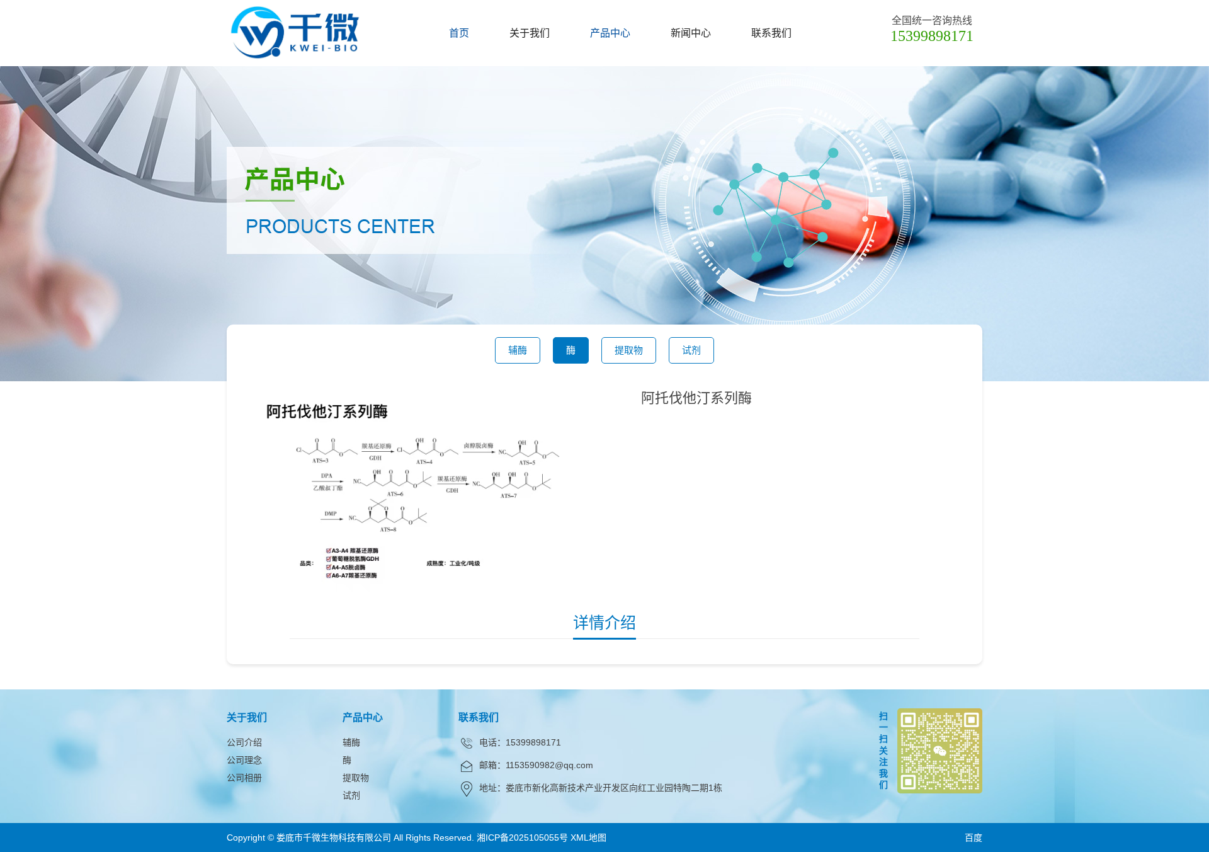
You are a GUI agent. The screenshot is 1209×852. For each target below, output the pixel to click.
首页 (459, 33)
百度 (973, 837)
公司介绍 (244, 742)
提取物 (629, 350)
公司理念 (244, 760)
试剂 (691, 350)
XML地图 (588, 837)
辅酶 (517, 350)
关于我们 (529, 33)
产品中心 (610, 33)
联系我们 (771, 33)
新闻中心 (691, 33)
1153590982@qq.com (549, 765)
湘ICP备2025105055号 (522, 837)
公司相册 (244, 778)
